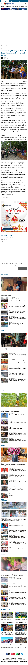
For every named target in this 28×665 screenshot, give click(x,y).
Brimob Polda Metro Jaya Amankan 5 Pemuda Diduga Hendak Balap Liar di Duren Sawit (17, 355)
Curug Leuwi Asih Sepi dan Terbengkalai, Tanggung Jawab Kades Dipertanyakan (17, 440)
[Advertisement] (14, 28)
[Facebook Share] (15, 202)
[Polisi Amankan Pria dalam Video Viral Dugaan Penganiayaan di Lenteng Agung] (4, 380)
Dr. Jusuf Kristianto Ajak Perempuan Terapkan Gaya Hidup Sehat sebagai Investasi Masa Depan (17, 598)
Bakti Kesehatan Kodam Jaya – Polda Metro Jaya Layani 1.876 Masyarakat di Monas (18, 585)
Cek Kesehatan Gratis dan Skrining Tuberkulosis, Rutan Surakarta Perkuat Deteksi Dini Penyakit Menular (17, 604)
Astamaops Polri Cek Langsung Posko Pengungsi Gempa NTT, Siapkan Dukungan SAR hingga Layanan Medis (20, 646)
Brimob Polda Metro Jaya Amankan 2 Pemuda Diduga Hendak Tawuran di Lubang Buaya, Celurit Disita (13, 350)
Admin (5, 57)
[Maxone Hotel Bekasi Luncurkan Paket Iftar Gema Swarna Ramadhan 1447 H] (4, 415)
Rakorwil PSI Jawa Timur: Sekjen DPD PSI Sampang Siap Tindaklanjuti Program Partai (17, 476)
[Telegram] (22, 654)
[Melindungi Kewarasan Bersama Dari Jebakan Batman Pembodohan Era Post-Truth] (4, 482)
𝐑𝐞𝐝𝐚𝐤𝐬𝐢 (7, 658)
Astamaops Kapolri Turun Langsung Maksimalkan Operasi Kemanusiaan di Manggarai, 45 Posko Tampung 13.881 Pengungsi (7, 646)
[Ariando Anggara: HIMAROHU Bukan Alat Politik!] (4, 495)
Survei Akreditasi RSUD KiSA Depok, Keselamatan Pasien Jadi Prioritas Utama (17, 579)
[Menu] (2, 3)
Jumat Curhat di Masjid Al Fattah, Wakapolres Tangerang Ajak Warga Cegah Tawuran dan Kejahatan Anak (17, 299)
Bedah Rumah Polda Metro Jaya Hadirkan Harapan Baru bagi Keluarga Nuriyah (14, 294)
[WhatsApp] (17, 654)
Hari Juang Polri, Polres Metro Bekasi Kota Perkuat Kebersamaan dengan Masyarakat (17, 312)
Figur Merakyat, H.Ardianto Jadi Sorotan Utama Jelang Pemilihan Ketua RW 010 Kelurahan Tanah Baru (18, 470)
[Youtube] (14, 654)
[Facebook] (7, 654)
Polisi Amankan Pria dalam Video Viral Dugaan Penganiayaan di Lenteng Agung (17, 380)
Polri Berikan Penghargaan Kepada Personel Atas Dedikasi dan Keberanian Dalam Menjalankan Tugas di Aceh (18, 318)
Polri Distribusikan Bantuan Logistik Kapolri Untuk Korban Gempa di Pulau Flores (21, 621)
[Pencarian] (26, 4)
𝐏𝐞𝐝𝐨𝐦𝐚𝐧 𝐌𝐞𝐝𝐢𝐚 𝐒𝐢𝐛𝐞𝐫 (7, 659)
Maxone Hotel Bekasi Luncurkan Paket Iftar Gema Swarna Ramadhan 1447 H (17, 415)
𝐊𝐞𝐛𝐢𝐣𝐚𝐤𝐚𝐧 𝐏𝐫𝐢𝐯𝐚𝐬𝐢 (21, 659)
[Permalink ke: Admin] (2, 57)
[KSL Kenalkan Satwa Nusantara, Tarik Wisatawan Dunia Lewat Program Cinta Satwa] (4, 434)
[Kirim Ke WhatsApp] (26, 202)
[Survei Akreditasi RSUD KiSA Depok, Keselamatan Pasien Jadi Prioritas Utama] (4, 579)
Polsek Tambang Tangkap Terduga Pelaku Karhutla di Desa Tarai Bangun (17, 367)
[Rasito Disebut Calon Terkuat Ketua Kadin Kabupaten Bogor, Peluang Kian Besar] (14, 455)
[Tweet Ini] (18, 202)
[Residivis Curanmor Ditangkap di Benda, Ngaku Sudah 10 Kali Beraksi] (4, 374)
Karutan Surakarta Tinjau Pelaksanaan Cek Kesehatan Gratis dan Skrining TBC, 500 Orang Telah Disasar (18, 591)
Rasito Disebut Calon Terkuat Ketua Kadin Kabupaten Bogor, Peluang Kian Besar (13, 465)
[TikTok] (19, 654)
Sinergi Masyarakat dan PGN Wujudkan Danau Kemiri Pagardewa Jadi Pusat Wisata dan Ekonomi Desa (18, 421)
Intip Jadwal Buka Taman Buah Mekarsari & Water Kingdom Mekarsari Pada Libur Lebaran (12, 410)
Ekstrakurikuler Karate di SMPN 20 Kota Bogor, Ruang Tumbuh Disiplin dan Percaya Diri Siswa (13, 520)
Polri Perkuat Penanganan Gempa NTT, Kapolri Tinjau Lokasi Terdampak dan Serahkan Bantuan (7, 633)
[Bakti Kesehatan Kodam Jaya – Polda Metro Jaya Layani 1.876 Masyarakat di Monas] (4, 585)
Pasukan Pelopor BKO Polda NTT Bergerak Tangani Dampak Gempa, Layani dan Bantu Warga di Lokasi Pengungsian (7, 621)
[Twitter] (9, 654)
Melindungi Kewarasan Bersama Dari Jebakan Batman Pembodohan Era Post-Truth (17, 482)
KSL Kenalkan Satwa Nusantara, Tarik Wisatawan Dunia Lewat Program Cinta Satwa (18, 434)
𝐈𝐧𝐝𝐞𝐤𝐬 (15, 659)
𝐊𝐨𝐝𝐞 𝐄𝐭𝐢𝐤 (20, 658)
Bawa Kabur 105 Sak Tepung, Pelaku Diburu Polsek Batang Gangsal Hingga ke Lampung (17, 361)
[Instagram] (12, 654)
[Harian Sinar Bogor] (8, 3)
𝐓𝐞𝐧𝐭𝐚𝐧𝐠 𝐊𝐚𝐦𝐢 (13, 658)
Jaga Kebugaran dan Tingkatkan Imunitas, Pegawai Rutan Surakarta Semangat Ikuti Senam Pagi (17, 537)
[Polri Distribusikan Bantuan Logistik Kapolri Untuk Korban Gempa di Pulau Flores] (21, 615)
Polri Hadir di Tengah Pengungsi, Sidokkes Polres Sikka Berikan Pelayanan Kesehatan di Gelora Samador (13, 574)
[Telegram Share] (23, 202)
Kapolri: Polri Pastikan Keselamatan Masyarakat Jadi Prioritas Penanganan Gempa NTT (21, 633)
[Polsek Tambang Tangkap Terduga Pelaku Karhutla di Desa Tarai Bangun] (4, 368)
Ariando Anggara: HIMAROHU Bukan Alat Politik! (17, 495)
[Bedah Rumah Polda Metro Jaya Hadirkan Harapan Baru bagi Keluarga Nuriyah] (14, 284)
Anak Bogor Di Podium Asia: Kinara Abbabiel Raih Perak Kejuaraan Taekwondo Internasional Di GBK (17, 525)
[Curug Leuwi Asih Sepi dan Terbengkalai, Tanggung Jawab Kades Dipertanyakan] (4, 440)
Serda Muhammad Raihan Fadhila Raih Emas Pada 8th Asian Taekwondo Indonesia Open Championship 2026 (17, 531)
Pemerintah (3, 48)
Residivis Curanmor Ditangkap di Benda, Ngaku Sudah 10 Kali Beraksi (17, 374)
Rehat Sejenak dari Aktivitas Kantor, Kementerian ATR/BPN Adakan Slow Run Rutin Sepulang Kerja (17, 549)
